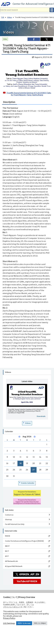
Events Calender (27, 483)
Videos (9, 17)
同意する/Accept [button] (24, 623)
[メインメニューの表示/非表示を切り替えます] (52, 10)
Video (5, 39)
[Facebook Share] (34, 39)
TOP (2, 17)
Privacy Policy (9, 618)
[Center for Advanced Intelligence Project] (27, 4)
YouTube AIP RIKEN (27, 581)
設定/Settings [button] (9, 623)
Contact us (9, 515)
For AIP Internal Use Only (14, 524)
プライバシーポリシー (12, 607)
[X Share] (46, 39)
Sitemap (8, 519)
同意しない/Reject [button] (40, 623)
